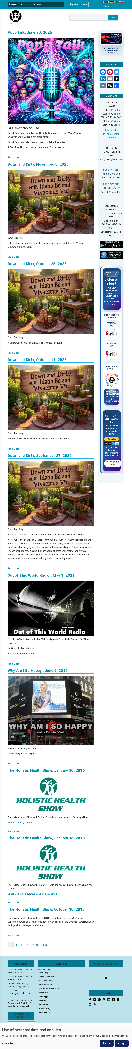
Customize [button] (7, 1043)
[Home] (16, 17)
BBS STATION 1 (111, 170)
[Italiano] (114, 2)
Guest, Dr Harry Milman (20, 822)
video (117, 121)
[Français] (108, 2)
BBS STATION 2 (111, 184)
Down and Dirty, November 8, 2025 (38, 164)
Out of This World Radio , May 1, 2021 (41, 575)
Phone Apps (43, 997)
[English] (102, 2)
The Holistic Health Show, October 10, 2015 (46, 909)
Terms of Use (44, 1013)
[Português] (117, 2)
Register (74, 4)
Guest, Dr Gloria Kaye (19, 894)
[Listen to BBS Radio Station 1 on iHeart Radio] (112, 332)
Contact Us (43, 1005)
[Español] (123, 2)
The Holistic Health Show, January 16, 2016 (46, 838)
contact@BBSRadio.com (19, 993)
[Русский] (120, 2)
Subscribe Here (113, 463)
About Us (42, 1001)
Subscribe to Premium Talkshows (26, 4)
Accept (121, 1043)
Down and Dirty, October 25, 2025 (37, 264)
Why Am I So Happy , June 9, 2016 (38, 670)
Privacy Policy (44, 1009)
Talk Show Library (45, 981)
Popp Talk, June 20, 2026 (30, 32)
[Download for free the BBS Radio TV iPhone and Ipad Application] (111, 255)
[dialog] (66, 1037)
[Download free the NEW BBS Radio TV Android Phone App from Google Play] (111, 244)
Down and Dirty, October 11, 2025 (37, 359)
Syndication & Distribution (49, 989)
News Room (43, 993)
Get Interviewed (45, 985)
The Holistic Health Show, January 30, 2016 (46, 770)
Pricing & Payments (46, 977)
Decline (107, 1043)
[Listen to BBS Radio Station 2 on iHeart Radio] (112, 353)
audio (117, 110)
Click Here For (111, 130)
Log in (84, 4)
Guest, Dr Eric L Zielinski (44, 894)
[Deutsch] (111, 2)
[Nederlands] (105, 2)
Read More (13, 157)
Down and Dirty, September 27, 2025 (40, 455)
